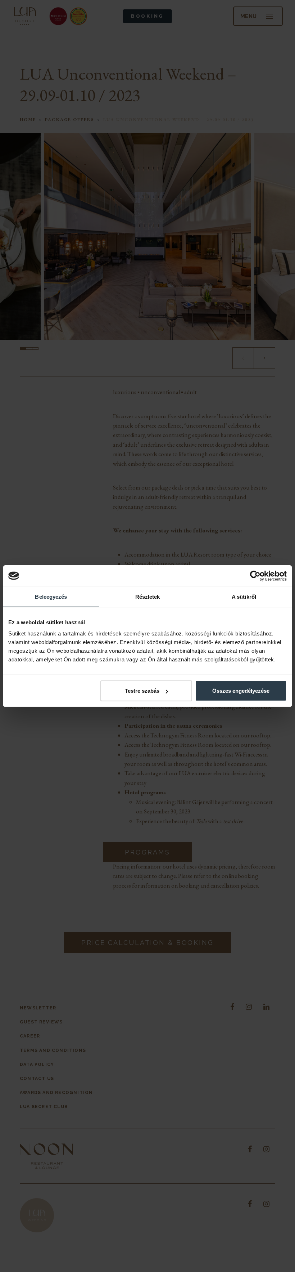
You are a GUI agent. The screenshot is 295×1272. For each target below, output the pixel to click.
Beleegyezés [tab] (51, 596)
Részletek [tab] (147, 596)
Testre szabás (142, 691)
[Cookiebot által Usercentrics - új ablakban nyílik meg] (255, 575)
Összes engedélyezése (240, 691)
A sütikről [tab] (244, 596)
